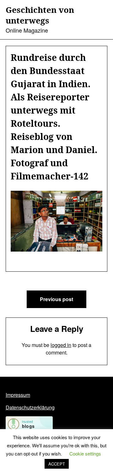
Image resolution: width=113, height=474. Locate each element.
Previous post (56, 299)
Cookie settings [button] (85, 453)
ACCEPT (56, 464)
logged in (61, 345)
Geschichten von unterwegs (40, 15)
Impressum (18, 394)
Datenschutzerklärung (30, 407)
